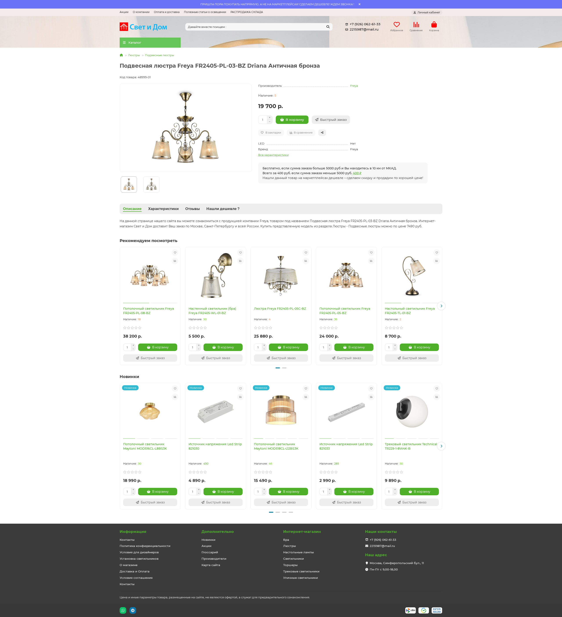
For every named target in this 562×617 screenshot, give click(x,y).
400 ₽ (357, 173)
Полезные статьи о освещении (205, 12)
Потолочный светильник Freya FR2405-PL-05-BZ (344, 311)
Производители (214, 558)
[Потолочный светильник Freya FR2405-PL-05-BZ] (346, 275)
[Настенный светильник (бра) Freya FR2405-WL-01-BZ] (216, 275)
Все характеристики (273, 155)
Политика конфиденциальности (145, 546)
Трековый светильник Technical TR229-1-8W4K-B (411, 446)
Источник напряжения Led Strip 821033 (346, 446)
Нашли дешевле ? (223, 209)
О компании (141, 12)
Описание (132, 209)
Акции (124, 12)
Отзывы (192, 209)
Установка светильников (139, 558)
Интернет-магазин (302, 531)
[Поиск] (328, 26)
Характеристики (163, 209)
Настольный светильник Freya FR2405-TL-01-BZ (410, 311)
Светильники (293, 558)
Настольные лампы (298, 552)
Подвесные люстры (159, 55)
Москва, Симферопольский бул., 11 (397, 563)
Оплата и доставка (167, 12)
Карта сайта (211, 565)
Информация (133, 531)
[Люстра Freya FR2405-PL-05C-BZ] (281, 275)
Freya (354, 85)
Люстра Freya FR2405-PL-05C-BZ (280, 309)
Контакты (127, 539)
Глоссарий (210, 552)
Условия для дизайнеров (139, 552)
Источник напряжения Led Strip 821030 (215, 446)
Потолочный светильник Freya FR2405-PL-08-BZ (148, 311)
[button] (120, 306)
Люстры (134, 55)
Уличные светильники (300, 577)
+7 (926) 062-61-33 (365, 24)
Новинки (208, 539)
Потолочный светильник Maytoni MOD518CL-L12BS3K (276, 446)
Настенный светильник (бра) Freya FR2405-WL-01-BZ (212, 311)
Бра (286, 539)
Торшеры (290, 565)
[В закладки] (175, 252)
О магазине (128, 565)
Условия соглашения (136, 577)
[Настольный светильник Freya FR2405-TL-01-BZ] (412, 275)
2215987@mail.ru (364, 29)
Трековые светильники (301, 571)
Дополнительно (218, 531)
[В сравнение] (175, 261)
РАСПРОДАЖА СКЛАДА (247, 12)
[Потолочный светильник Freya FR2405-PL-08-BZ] (150, 275)
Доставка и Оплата (135, 571)
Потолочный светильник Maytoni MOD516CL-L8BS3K (145, 446)
